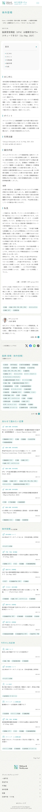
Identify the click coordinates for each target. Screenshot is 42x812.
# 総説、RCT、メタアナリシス (11, 398)
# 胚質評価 (16, 310)
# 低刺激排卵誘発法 (26, 386)
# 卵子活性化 (13, 364)
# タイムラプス (33, 307)
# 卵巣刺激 (35, 364)
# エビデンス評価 (7, 546)
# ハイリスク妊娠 (27, 380)
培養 (3, 793)
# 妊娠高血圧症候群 (8, 634)
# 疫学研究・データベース (10, 407)
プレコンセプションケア (10, 775)
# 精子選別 (6, 368)
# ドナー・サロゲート (30, 374)
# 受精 (5, 307)
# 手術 (16, 386)
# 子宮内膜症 (22, 404)
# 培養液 (30, 398)
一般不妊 (5, 778)
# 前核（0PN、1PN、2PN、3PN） (18, 307)
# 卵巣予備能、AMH (8, 395)
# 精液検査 (22, 368)
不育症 (4, 786)
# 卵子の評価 (33, 407)
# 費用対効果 (6, 401)
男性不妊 (5, 782)
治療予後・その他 (8, 797)
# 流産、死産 (6, 383)
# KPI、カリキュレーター (10, 404)
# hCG (15, 564)
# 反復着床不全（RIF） (15, 581)
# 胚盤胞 (24, 395)
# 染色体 (5, 364)
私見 (7, 66)
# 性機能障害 (25, 713)
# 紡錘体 (30, 404)
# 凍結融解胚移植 (8, 386)
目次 (7, 46)
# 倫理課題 (32, 599)
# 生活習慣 (6, 713)
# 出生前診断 (16, 401)
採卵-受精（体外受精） (21, 20)
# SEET (5, 581)
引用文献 (9, 60)
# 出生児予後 (31, 368)
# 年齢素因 (6, 389)
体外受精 (10, 20)
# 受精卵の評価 (23, 407)
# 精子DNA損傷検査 (24, 364)
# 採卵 (18, 395)
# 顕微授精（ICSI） (16, 392)
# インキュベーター (16, 389)
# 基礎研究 (26, 371)
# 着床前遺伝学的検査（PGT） (21, 383)
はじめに (9, 53)
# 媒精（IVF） (7, 310)
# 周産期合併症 (16, 661)
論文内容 (9, 63)
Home (3, 20)
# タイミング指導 (15, 713)
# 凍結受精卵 (27, 389)
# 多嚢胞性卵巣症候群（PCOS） (11, 380)
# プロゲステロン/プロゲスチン (11, 377)
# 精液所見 (6, 392)
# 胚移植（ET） (7, 374)
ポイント (9, 57)
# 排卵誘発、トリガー (29, 392)
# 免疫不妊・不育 (34, 634)
